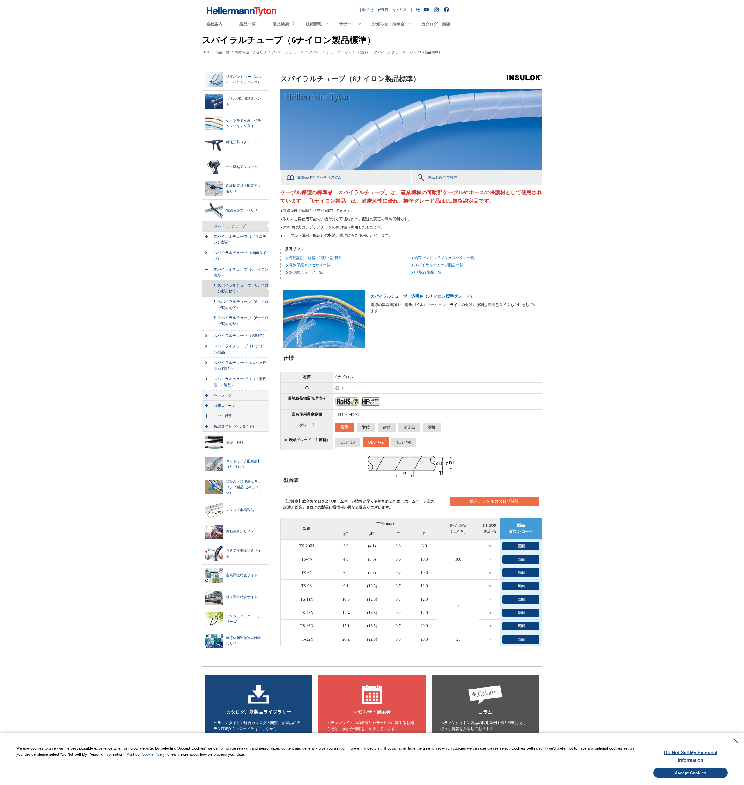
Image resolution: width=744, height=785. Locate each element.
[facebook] (447, 10)
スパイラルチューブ (287, 52)
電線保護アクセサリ (251, 52)
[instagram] (437, 10)
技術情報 (314, 24)
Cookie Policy (153, 754)
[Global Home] (418, 10)
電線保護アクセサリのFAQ (319, 177)
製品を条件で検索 (443, 177)
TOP (206, 52)
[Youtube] (427, 10)
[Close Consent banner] (735, 740)
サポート (347, 24)
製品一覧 (247, 24)
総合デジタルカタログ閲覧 (494, 501)
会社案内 (214, 24)
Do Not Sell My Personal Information (690, 756)
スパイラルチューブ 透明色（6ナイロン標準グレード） (422, 296)
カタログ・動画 (435, 24)
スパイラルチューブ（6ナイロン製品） (339, 52)
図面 (521, 546)
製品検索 (281, 24)
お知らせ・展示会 (388, 24)
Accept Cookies (690, 772)
